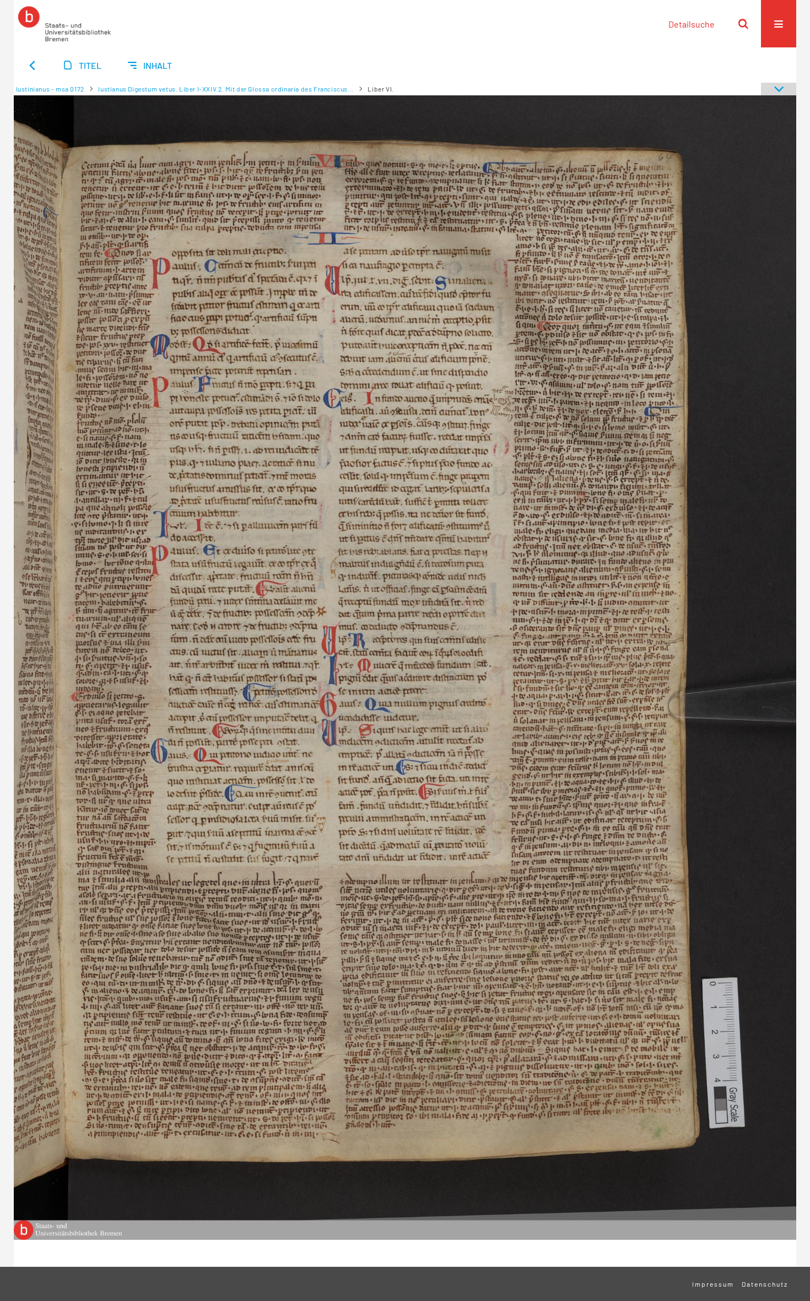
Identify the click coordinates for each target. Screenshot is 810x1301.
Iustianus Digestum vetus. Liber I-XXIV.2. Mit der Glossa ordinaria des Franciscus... (225, 89)
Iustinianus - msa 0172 (50, 89)
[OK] (743, 23)
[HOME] (64, 23)
